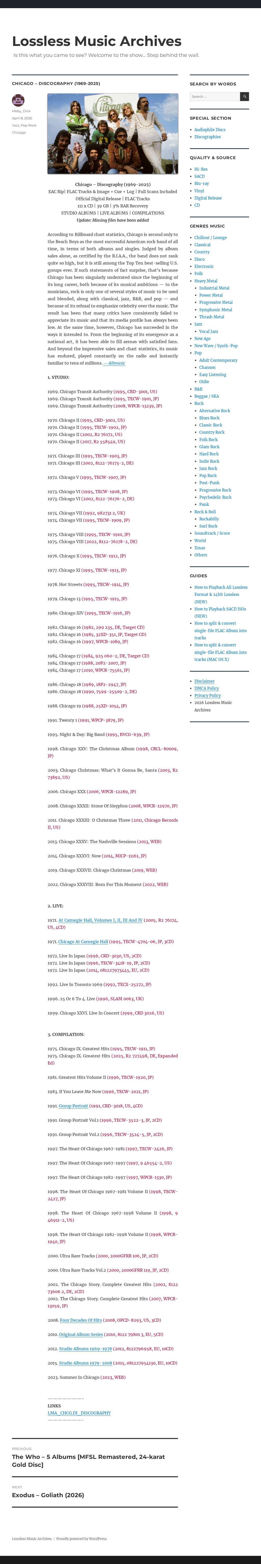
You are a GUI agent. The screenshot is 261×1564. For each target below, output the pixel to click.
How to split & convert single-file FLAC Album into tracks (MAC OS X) (220, 652)
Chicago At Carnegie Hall (83, 941)
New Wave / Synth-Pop (216, 345)
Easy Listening (212, 374)
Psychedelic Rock (215, 497)
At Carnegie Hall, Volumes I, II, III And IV (100, 920)
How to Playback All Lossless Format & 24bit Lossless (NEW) (220, 594)
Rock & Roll (205, 511)
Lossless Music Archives (96, 41)
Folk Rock (208, 439)
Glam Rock (209, 446)
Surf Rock (208, 526)
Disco (199, 259)
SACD (199, 176)
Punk (204, 504)
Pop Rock (28, 125)
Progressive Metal (216, 302)
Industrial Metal (214, 288)
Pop (198, 353)
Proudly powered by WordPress (81, 1539)
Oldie (204, 381)
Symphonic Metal (215, 309)
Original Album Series (81, 1334)
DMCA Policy (206, 688)
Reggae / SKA (206, 396)
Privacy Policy (207, 695)
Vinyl (199, 191)
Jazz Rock (208, 468)
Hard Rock (209, 454)
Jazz (15, 125)
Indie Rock (209, 461)
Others (200, 555)
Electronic (204, 266)
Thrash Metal (211, 317)
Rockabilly (209, 519)
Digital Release (208, 198)
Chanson (207, 367)
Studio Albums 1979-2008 (85, 1363)
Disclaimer (204, 681)
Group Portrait (73, 1105)
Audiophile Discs (209, 129)
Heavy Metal (205, 281)
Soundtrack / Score (212, 533)
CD (197, 205)
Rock (199, 403)
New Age (202, 338)
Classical (202, 244)
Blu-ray (201, 183)
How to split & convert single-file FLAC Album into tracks (220, 630)
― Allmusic (114, 363)
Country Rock (212, 432)
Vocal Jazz (208, 331)
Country (202, 251)
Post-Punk (209, 482)
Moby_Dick (21, 111)
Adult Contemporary (218, 360)
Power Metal (211, 295)
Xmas (199, 547)
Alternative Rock (214, 410)
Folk (198, 273)
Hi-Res (200, 169)
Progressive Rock (215, 490)
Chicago (19, 132)
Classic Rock (210, 425)
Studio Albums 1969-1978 (85, 1348)
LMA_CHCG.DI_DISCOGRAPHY (79, 1413)
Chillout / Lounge (210, 237)
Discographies (207, 136)
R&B (198, 389)
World (200, 540)
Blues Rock (209, 418)
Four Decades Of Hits (81, 1320)
